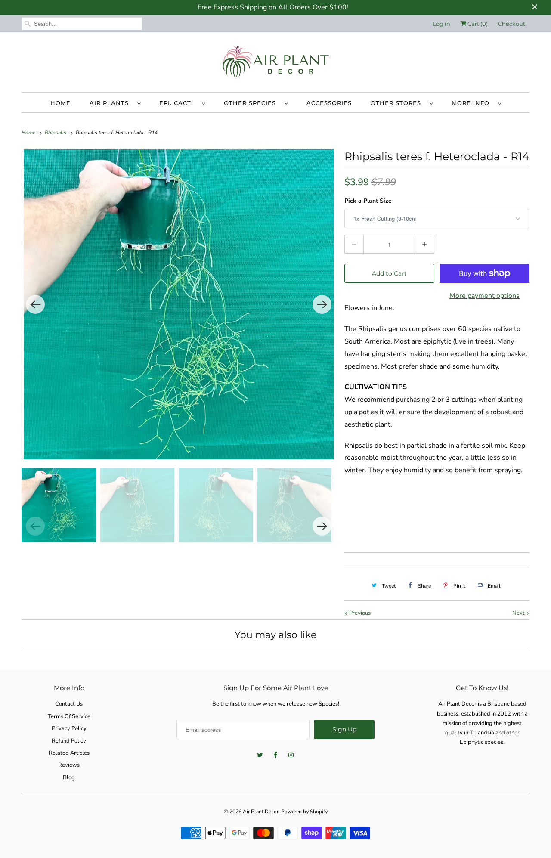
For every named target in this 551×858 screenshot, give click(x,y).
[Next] (322, 304)
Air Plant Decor (261, 811)
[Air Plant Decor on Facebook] (275, 755)
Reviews (69, 765)
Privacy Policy (69, 728)
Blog (69, 777)
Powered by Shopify (304, 811)
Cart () (477, 23)
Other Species (252, 102)
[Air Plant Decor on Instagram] (291, 755)
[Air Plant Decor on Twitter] (260, 755)
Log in (441, 23)
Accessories (329, 102)
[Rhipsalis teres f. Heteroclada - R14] (179, 304)
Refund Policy (69, 741)
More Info (473, 102)
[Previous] (35, 304)
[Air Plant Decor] (275, 64)
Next (519, 613)
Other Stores (398, 102)
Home (60, 102)
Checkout (511, 23)
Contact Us (69, 704)
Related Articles (69, 753)
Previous (359, 613)
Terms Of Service (69, 716)
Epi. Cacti (178, 102)
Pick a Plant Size (368, 201)
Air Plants (111, 102)
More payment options (484, 295)
